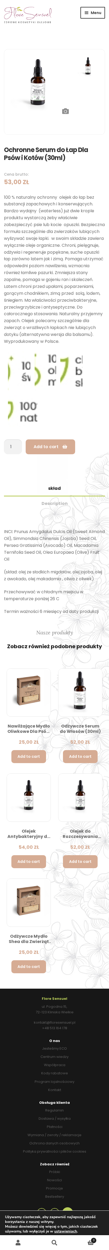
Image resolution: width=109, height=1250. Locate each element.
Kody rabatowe (54, 1073)
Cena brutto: (16, 174)
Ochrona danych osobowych (54, 1143)
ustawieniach (65, 1231)
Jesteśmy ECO (54, 1048)
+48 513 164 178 (54, 1028)
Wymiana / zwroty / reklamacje (54, 1134)
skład (54, 488)
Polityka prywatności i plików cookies (54, 1151)
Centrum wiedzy (54, 1056)
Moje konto (18, 1242)
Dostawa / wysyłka (55, 1118)
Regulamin (54, 1110)
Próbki (54, 1171)
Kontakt (54, 1089)
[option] (37, 83)
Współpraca (54, 1064)
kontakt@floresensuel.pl (54, 1022)
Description (55, 503)
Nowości (54, 1180)
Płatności (54, 1126)
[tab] (54, 488)
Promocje (54, 1188)
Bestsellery (54, 1196)
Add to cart (46, 447)
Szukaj (54, 1242)
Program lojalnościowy (54, 1081)
